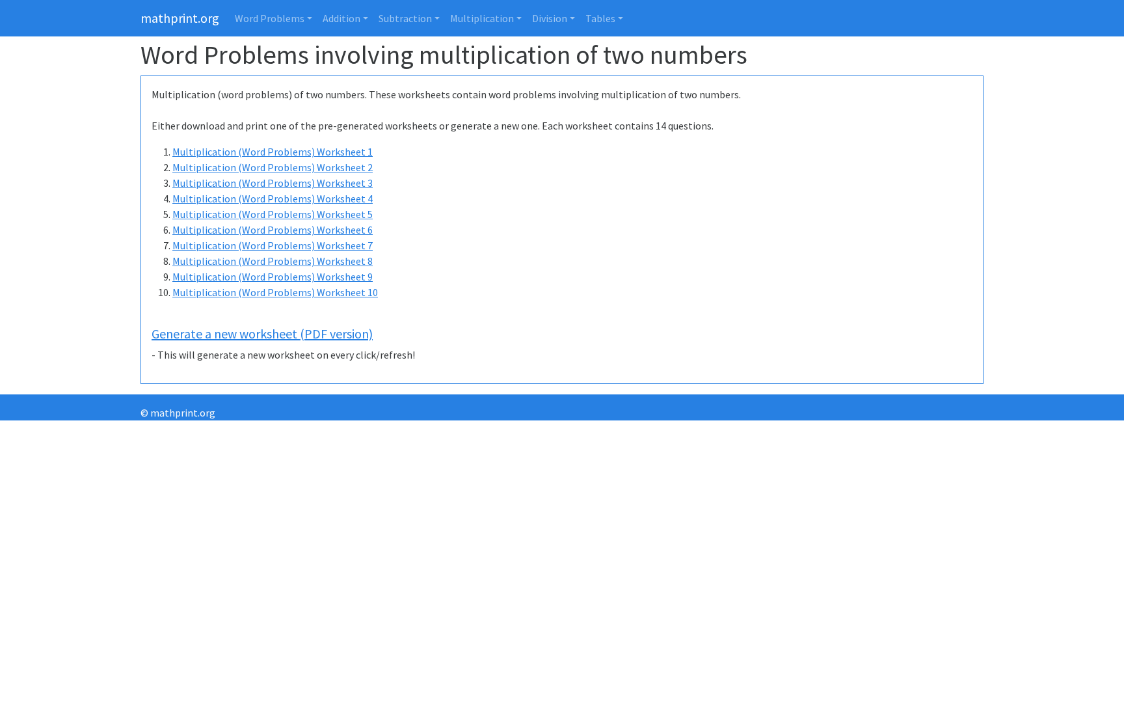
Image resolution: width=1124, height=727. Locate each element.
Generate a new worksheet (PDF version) (262, 333)
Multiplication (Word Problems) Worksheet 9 (272, 276)
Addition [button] (341, 18)
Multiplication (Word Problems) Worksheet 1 (272, 151)
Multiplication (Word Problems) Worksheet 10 (275, 292)
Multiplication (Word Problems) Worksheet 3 (272, 182)
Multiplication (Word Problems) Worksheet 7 (272, 245)
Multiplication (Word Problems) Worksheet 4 (272, 198)
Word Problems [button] (269, 18)
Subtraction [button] (405, 18)
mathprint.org (179, 18)
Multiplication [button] (482, 18)
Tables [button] (600, 18)
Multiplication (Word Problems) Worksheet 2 (272, 167)
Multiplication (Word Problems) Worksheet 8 (272, 260)
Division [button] (549, 18)
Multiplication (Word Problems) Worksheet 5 (272, 214)
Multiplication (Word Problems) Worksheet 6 (272, 229)
